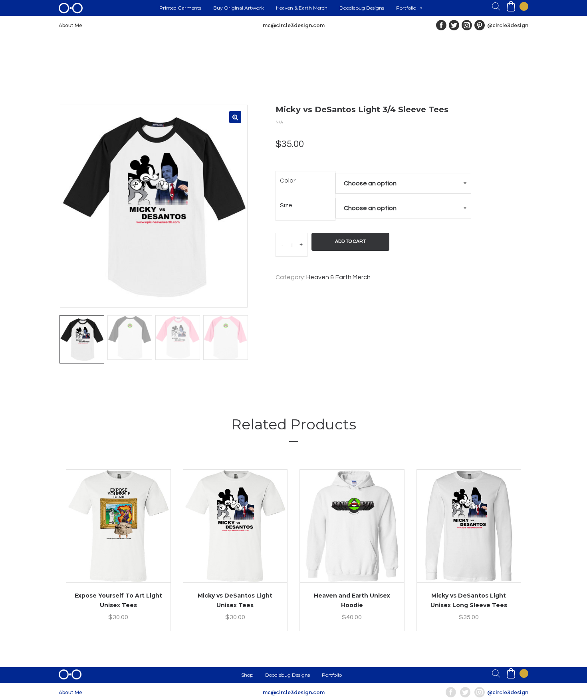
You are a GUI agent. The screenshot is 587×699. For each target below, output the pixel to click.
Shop (247, 675)
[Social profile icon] (479, 25)
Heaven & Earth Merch (301, 8)
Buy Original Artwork (238, 8)
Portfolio (406, 8)
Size (286, 205)
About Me (70, 25)
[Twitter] (454, 25)
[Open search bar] (496, 6)
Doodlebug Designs (361, 8)
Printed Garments (180, 8)
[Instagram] (466, 25)
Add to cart (350, 241)
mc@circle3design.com (294, 25)
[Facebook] (441, 25)
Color (287, 180)
